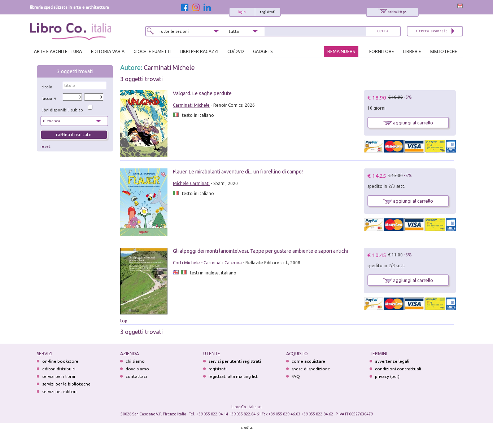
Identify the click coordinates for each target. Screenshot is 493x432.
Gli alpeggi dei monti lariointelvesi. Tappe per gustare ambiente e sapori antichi (260, 251)
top (123, 320)
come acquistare (308, 361)
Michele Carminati (191, 183)
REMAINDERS (341, 51)
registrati (267, 12)
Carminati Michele (169, 67)
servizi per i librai (58, 376)
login (242, 12)
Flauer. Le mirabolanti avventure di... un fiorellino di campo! (238, 172)
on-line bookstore (60, 361)
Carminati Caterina (223, 262)
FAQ (296, 376)
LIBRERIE (412, 51)
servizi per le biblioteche (66, 384)
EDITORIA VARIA (108, 51)
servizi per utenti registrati (235, 361)
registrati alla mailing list (233, 376)
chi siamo (135, 361)
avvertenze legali (392, 361)
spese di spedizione (311, 368)
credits (247, 427)
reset (45, 146)
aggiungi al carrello (412, 122)
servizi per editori (59, 391)
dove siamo (137, 368)
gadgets (262, 51)
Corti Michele (186, 262)
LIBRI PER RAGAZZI (199, 51)
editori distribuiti (58, 368)
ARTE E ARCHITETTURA (58, 51)
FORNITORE (381, 51)
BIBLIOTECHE (443, 51)
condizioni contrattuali (398, 368)
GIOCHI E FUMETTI (152, 51)
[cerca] (382, 31)
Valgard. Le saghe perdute (202, 93)
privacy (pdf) (387, 376)
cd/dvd (235, 51)
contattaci (136, 376)
